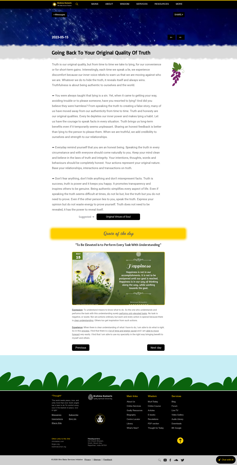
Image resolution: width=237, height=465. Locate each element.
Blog (174, 401)
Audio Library (177, 419)
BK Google (176, 428)
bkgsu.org (56, 444)
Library (130, 423)
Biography (131, 415)
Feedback (107, 459)
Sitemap (97, 459)
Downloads (177, 423)
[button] (94, 4)
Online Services (134, 406)
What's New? (133, 428)
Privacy (87, 459)
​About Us (131, 401)
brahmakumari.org (59, 447)
